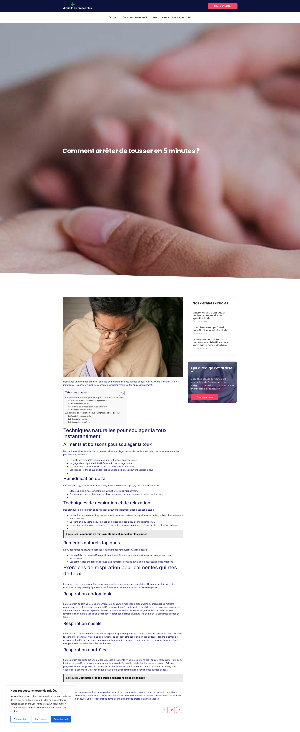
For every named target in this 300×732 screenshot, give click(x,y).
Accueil (113, 17)
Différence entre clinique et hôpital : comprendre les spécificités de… (209, 315)
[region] (40, 705)
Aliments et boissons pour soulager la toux (89, 401)
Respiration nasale (79, 419)
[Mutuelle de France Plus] (77, 4)
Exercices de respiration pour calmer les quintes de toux (93, 413)
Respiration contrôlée (81, 422)
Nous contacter (181, 17)
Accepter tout (61, 719)
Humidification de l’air (80, 404)
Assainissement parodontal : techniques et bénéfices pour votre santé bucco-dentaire (210, 342)
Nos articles (159, 17)
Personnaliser (20, 719)
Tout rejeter (40, 719)
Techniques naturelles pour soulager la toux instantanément (95, 397)
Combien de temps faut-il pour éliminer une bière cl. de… (211, 329)
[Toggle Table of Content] (120, 393)
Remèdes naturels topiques (83, 410)
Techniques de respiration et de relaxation (89, 407)
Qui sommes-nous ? (134, 17)
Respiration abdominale (81, 416)
